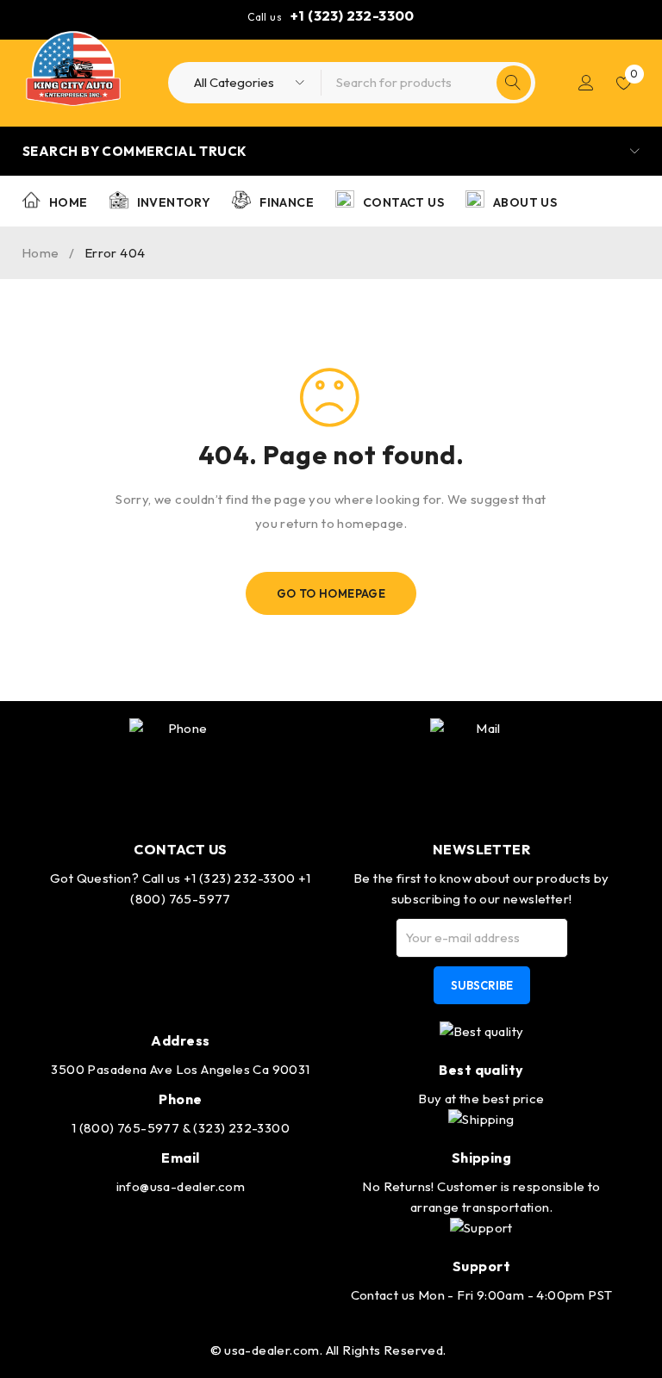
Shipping (482, 1157)
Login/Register (586, 83)
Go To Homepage (331, 593)
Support (481, 1266)
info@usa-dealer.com (181, 1186)
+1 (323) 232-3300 (352, 15)
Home (40, 253)
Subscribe (482, 985)
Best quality (481, 1069)
